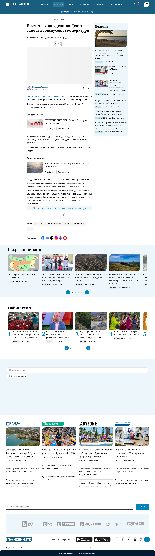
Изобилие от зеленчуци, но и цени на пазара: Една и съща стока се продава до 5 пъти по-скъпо (25, 334)
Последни (44, 4)
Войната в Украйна (81, 11)
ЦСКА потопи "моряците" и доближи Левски (59, 478)
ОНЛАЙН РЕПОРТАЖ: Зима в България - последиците (66, 122)
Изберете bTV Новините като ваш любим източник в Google (61, 208)
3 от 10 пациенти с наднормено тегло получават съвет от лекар (132, 470)
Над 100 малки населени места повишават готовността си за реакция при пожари (117, 85)
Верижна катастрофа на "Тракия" (117, 67)
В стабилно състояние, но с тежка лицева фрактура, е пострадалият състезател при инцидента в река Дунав (109, 54)
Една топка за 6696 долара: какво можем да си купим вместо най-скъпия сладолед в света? (20, 483)
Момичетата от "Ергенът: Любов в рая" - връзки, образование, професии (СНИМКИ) (94, 471)
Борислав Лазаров (40, 87)
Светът (71, 4)
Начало (55, 19)
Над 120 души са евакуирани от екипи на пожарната (67, 165)
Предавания (100, 4)
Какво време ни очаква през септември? (21, 276)
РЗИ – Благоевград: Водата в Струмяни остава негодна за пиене (88, 277)
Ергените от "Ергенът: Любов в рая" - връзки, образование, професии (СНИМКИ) (95, 453)
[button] (68, 292)
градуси (66, 223)
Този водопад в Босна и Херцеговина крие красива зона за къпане (22, 470)
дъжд (42, 223)
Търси (142, 507)
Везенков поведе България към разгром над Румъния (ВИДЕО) (59, 451)
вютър (30, 229)
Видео (92, 11)
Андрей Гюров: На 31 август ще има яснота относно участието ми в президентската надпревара (111, 125)
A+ (89, 88)
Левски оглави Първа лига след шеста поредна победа (56, 466)
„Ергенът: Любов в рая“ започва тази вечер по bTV (126, 333)
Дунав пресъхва (66, 11)
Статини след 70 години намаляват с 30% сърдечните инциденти (131, 453)
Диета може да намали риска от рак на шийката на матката (131, 481)
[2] (138, 4)
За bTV (8, 548)
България (58, 4)
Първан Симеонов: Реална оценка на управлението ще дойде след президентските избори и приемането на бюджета (58, 334)
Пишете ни (94, 548)
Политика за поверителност (31, 548)
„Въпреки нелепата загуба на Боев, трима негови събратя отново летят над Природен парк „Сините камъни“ (92, 334)
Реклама (16, 548)
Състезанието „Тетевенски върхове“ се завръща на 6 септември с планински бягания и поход (124, 279)
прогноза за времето (54, 223)
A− (84, 88)
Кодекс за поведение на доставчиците (57, 548)
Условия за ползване (80, 548)
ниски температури (78, 223)
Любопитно (84, 4)
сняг (36, 223)
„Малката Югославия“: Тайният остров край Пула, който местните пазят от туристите (21, 453)
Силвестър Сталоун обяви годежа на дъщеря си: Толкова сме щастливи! (95, 484)
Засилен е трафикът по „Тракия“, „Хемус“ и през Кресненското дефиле (110, 112)
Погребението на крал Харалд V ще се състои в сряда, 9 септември (110, 101)
